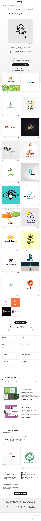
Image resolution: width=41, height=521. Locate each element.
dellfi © (4, 250)
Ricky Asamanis (5, 92)
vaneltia (4, 182)
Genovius (4, 115)
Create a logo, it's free (26, 399)
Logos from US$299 (26, 417)
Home (3, 5)
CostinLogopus (25, 182)
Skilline (31, 43)
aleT (23, 227)
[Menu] (2, 2)
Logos (10, 5)
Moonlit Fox (24, 160)
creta (4, 205)
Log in (38, 2)
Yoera (23, 295)
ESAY (24, 205)
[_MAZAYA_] (25, 250)
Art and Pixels (25, 115)
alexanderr (24, 272)
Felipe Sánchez (25, 137)
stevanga (4, 227)
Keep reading (11, 478)
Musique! (4, 160)
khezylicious (23, 468)
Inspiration (7, 5)
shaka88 (4, 137)
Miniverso (24, 92)
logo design (15, 52)
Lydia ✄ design (5, 317)
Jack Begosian (5, 464)
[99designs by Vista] (20, 2)
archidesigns (5, 272)
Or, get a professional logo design (20, 70)
